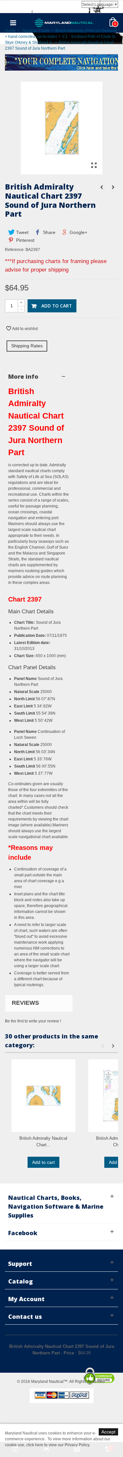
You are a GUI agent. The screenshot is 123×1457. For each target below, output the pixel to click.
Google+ (77, 232)
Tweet (22, 232)
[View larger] (94, 165)
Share (48, 232)
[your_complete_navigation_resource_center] (61, 61)
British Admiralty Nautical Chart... (43, 1141)
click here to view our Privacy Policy (57, 1445)
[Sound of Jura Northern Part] (61, 171)
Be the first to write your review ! (33, 1021)
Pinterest (24, 240)
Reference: (15, 249)
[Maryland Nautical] (64, 22)
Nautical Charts (36, 30)
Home (10, 30)
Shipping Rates (27, 345)
